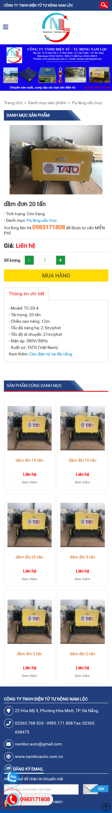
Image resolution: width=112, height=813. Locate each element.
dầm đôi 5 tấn (82, 557)
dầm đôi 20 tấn (29, 557)
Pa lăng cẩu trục (87, 102)
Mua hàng (56, 275)
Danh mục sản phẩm (47, 102)
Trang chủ (13, 102)
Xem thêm (29, 482)
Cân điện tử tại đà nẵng (50, 354)
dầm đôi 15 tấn (29, 460)
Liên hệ (19, 245)
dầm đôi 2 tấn (82, 653)
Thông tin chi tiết (26, 294)
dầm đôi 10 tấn (82, 460)
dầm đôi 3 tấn (29, 653)
